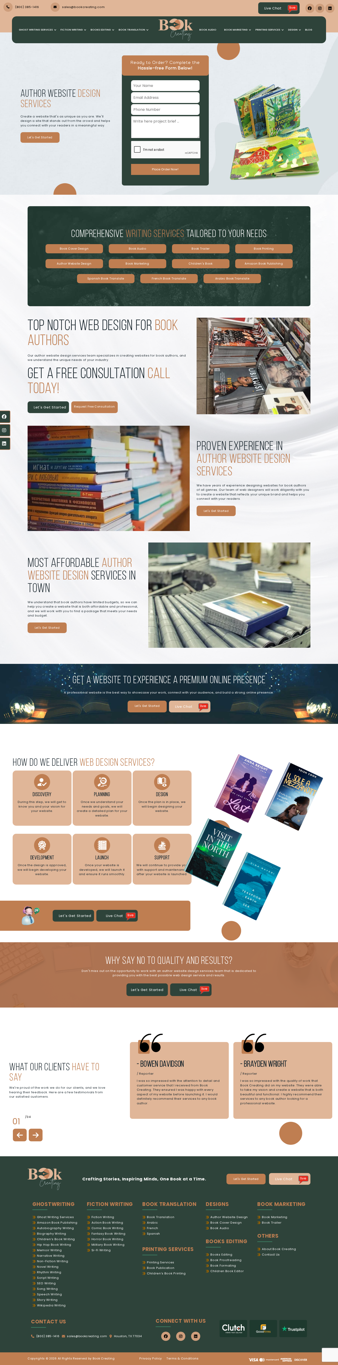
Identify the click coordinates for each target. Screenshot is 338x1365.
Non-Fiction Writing (52, 1261)
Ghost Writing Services (36, 29)
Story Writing (47, 1300)
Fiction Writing (71, 29)
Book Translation (132, 29)
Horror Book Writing (107, 1239)
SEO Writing (46, 1283)
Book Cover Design (74, 249)
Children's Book (201, 264)
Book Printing (264, 249)
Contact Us (271, 1254)
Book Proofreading (225, 1260)
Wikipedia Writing (51, 1305)
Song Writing (47, 1289)
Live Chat (280, 8)
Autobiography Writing (55, 1228)
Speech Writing (49, 1294)
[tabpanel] (179, 1080)
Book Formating (223, 1265)
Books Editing (101, 29)
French (152, 1228)
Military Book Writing (108, 1244)
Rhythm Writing (49, 1272)
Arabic (152, 1222)
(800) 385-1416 (48, 1336)
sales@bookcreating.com (87, 1336)
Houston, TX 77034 (128, 1336)
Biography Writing (51, 1233)
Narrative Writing (51, 1256)
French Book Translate (169, 278)
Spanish (153, 1233)
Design (293, 29)
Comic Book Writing (108, 1228)
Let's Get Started (39, 137)
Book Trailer (200, 249)
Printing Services (267, 29)
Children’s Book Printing (166, 1273)
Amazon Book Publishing (264, 264)
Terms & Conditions (182, 1358)
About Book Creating (279, 1249)
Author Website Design (74, 264)
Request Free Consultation (94, 406)
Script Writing (48, 1278)
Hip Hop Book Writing (54, 1244)
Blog (308, 29)
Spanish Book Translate (105, 278)
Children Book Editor (227, 1271)
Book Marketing (236, 29)
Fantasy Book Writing (109, 1233)
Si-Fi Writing (101, 1250)
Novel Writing (48, 1267)
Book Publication (160, 1268)
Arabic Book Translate (232, 278)
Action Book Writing (107, 1222)
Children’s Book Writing (56, 1239)
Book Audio (207, 29)
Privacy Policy (150, 1358)
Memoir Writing (49, 1250)
